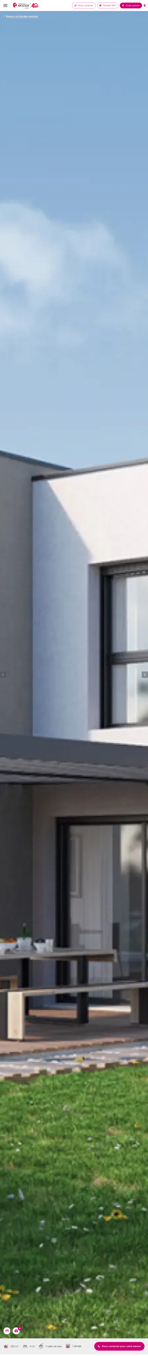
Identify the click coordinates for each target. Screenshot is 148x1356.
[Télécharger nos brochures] (145, 5)
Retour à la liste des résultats (22, 16)
